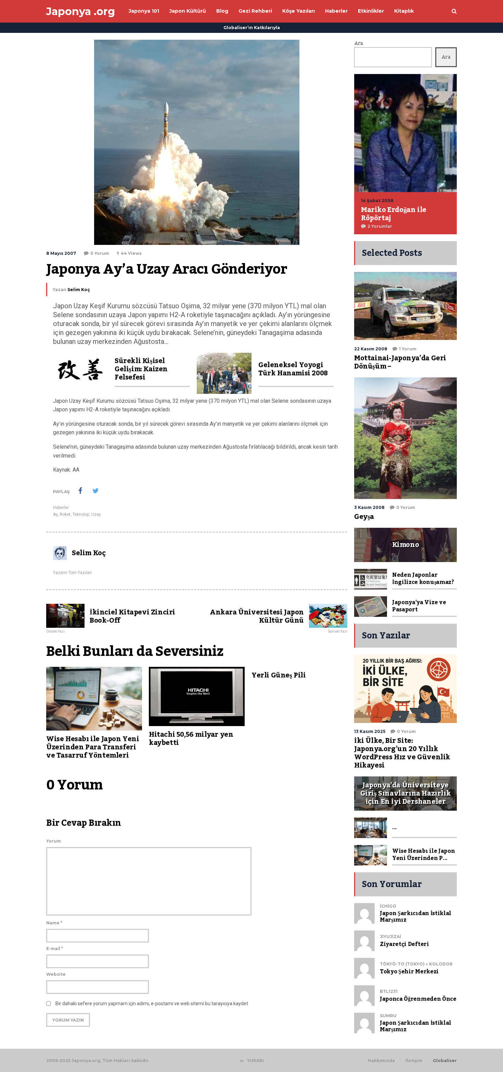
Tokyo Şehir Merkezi (409, 971)
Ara (358, 43)
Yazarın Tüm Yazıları (72, 572)
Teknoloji (81, 514)
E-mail (54, 948)
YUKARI (255, 1060)
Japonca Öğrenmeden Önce (418, 999)
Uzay (96, 514)
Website (56, 974)
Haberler (61, 507)
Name (54, 922)
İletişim (413, 1060)
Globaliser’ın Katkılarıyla (251, 27)
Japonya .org (80, 11)
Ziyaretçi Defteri (404, 944)
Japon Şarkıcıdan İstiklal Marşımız (415, 916)
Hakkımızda (381, 1060)
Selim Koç (78, 289)
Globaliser (445, 1060)
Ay (55, 514)
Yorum (53, 841)
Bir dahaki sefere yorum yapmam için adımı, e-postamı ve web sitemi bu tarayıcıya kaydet (151, 1003)
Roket (65, 514)
